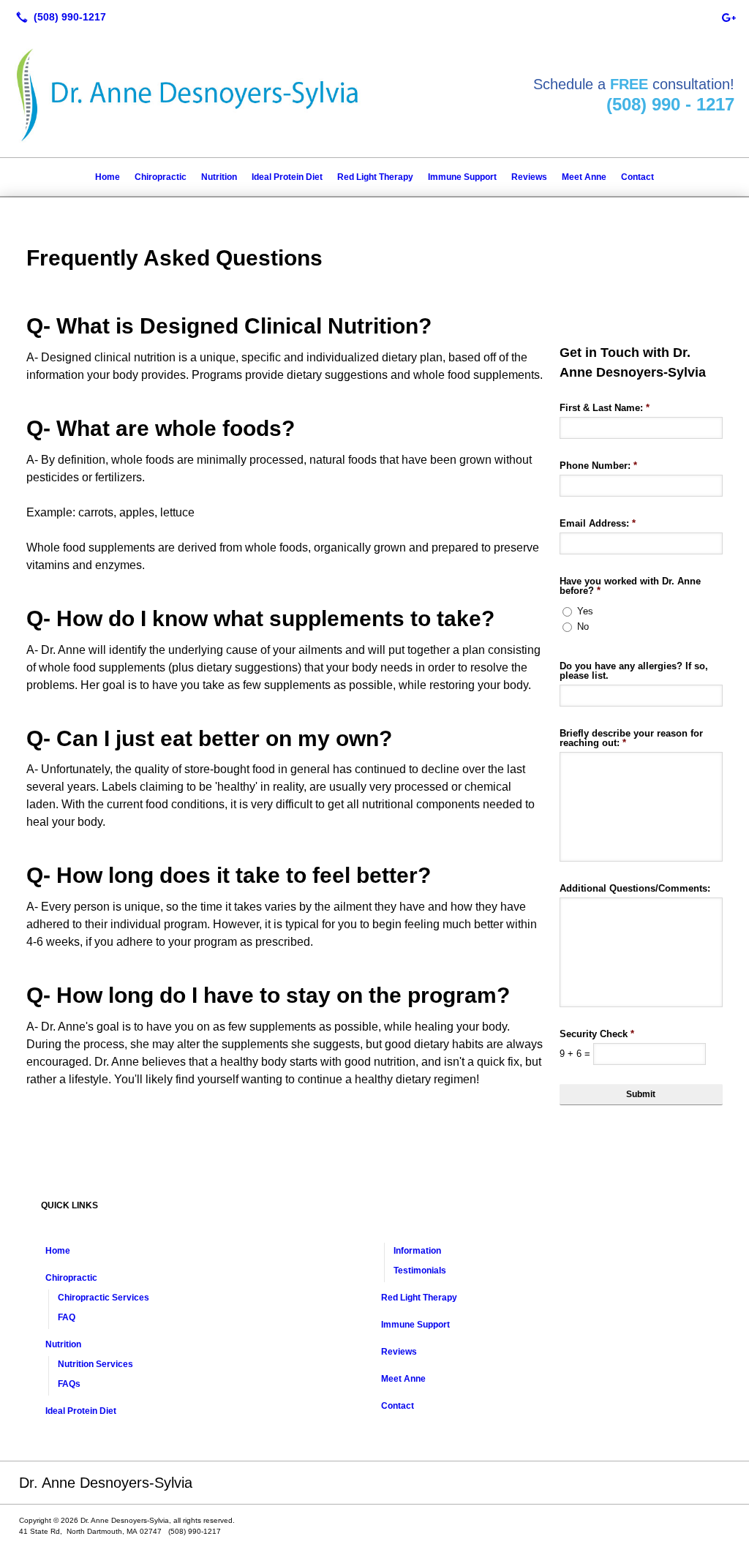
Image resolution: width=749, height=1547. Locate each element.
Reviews (529, 177)
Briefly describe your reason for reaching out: (631, 738)
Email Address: (598, 523)
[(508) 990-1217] (58, 16)
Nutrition (219, 177)
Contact (637, 177)
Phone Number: (598, 465)
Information (417, 1251)
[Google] (728, 16)
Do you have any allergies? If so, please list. (634, 670)
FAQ (66, 1317)
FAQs (69, 1384)
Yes (585, 611)
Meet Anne (584, 177)
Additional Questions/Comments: (635, 888)
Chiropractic (161, 177)
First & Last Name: (605, 408)
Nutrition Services (95, 1364)
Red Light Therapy (375, 177)
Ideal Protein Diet (287, 177)
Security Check (597, 1034)
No (583, 626)
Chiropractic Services (103, 1297)
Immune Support (462, 177)
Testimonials (420, 1270)
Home (107, 177)
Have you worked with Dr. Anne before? (630, 585)
